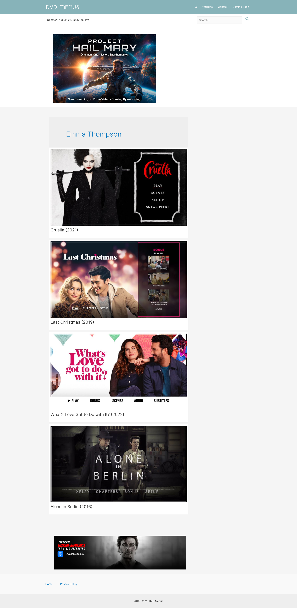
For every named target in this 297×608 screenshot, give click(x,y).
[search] (220, 20)
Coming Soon (241, 6)
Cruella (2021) (64, 229)
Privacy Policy (68, 584)
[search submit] (246, 19)
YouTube (207, 6)
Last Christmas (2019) (72, 322)
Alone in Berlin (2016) (71, 506)
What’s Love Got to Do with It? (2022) (87, 414)
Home (49, 584)
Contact (222, 6)
